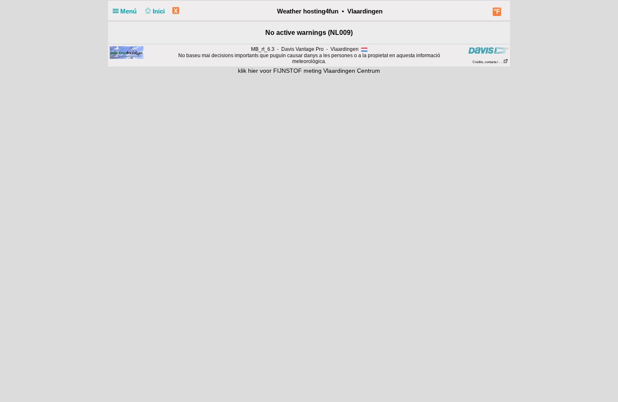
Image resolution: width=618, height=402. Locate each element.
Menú (129, 11)
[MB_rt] (126, 53)
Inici (159, 11)
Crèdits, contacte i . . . (488, 62)
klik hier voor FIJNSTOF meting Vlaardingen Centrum (309, 70)
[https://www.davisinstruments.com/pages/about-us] (488, 51)
